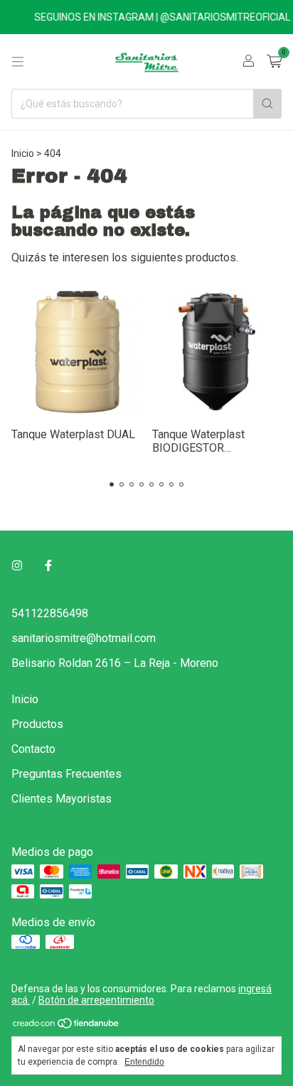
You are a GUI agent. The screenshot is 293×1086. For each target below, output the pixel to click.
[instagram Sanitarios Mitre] (17, 565)
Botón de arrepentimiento (96, 1000)
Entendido (144, 1062)
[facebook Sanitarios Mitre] (48, 565)
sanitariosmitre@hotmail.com (83, 638)
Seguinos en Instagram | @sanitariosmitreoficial (158, 17)
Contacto (33, 749)
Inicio (22, 153)
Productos (37, 724)
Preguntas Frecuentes (66, 774)
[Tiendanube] (66, 1025)
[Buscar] (267, 104)
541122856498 (49, 613)
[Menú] (17, 61)
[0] (274, 61)
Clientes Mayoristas (61, 798)
